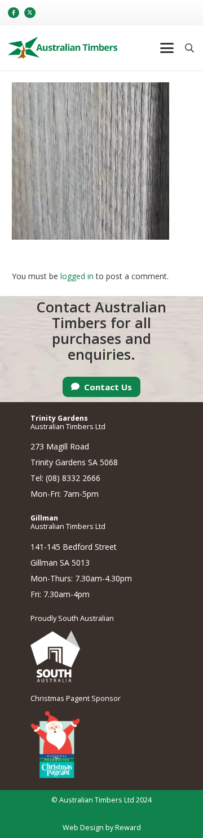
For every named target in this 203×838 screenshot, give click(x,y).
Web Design (83, 827)
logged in (77, 276)
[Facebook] (13, 13)
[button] (166, 48)
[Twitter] (30, 13)
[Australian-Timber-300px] (62, 48)
